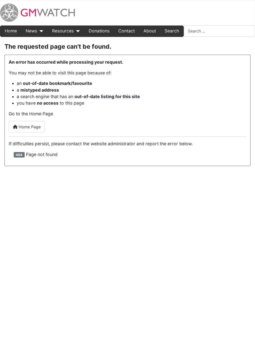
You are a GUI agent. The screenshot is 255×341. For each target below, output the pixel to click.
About (149, 30)
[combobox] (219, 31)
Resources (63, 30)
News (31, 30)
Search (172, 30)
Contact (126, 30)
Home (11, 30)
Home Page (29, 126)
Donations (99, 30)
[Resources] (77, 31)
